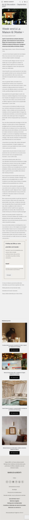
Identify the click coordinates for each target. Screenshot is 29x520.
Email (8, 263)
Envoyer (9, 275)
